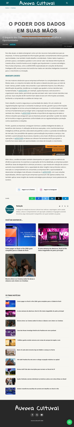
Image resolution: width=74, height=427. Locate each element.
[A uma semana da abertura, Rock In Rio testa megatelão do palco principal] (53, 234)
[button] (69, 422)
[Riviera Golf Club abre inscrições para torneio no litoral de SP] (10, 371)
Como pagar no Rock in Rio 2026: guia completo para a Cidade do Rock (18, 249)
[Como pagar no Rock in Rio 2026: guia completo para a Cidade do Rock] (20, 234)
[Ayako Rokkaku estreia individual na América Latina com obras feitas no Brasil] (10, 381)
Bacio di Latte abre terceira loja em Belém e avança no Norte (36, 350)
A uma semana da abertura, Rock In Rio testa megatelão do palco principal (52, 249)
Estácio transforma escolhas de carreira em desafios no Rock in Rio (38, 389)
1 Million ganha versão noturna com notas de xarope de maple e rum (38, 340)
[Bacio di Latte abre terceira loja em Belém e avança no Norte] (10, 352)
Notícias (12, 44)
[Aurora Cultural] (37, 3)
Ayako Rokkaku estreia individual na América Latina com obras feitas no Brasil (41, 379)
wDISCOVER (22, 91)
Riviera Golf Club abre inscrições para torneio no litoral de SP (36, 369)
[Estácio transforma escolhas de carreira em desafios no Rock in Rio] (10, 391)
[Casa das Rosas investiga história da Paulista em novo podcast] (10, 332)
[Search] (67, 3)
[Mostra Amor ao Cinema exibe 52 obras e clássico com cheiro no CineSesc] (20, 265)
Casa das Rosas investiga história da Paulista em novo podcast (36, 330)
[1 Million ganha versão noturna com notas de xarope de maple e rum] (10, 342)
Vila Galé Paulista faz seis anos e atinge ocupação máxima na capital (38, 359)
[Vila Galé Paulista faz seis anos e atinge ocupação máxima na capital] (10, 362)
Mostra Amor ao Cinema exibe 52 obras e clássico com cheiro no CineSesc (20, 280)
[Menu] (7, 3)
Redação (19, 206)
